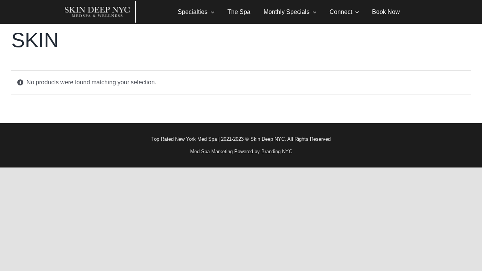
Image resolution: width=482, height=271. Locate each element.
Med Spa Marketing (211, 151)
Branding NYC (276, 151)
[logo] (97, 9)
